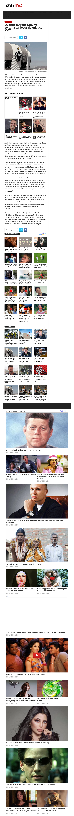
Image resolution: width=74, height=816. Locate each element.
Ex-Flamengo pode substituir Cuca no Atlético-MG (39, 341)
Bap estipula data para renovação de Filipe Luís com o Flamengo (11, 136)
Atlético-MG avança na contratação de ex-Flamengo (25, 341)
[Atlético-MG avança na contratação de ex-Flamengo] (25, 334)
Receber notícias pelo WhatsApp (10, 98)
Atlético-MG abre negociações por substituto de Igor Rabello (24, 361)
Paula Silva (9, 33)
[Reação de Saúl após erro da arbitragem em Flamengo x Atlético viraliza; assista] (11, 370)
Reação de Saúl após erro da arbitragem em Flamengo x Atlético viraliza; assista (10, 379)
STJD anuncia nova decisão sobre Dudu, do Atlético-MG (39, 360)
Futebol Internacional (27, 13)
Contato (51, 13)
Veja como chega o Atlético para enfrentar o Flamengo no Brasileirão (11, 342)
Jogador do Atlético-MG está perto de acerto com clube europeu (10, 361)
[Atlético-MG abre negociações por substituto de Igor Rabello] (25, 352)
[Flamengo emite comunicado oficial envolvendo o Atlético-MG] (40, 370)
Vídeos (45, 13)
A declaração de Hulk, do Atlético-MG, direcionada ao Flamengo (25, 398)
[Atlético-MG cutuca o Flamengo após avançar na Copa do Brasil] (11, 390)
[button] (68, 15)
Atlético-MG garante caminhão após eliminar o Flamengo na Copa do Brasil (40, 398)
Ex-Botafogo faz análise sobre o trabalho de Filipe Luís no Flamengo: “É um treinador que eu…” (39, 115)
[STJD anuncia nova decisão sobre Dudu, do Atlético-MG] (40, 352)
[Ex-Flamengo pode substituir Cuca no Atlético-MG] (40, 334)
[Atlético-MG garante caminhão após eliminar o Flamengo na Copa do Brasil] (40, 390)
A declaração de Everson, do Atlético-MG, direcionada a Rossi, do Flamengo (25, 379)
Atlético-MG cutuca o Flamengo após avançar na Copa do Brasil (11, 398)
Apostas (7, 17)
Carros (39, 13)
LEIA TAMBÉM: (9, 326)
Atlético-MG (8, 21)
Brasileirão (13, 13)
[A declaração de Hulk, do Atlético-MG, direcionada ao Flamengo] (25, 390)
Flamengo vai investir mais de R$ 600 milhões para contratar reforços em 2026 (39, 136)
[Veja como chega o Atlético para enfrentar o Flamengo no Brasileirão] (11, 334)
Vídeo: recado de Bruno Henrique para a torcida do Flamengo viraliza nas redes (25, 136)
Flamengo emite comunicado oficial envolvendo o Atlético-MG (40, 379)
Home (6, 13)
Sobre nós (59, 13)
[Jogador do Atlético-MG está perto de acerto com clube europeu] (11, 352)
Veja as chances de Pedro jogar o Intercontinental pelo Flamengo (24, 114)
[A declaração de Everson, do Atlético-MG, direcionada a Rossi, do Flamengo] (25, 370)
